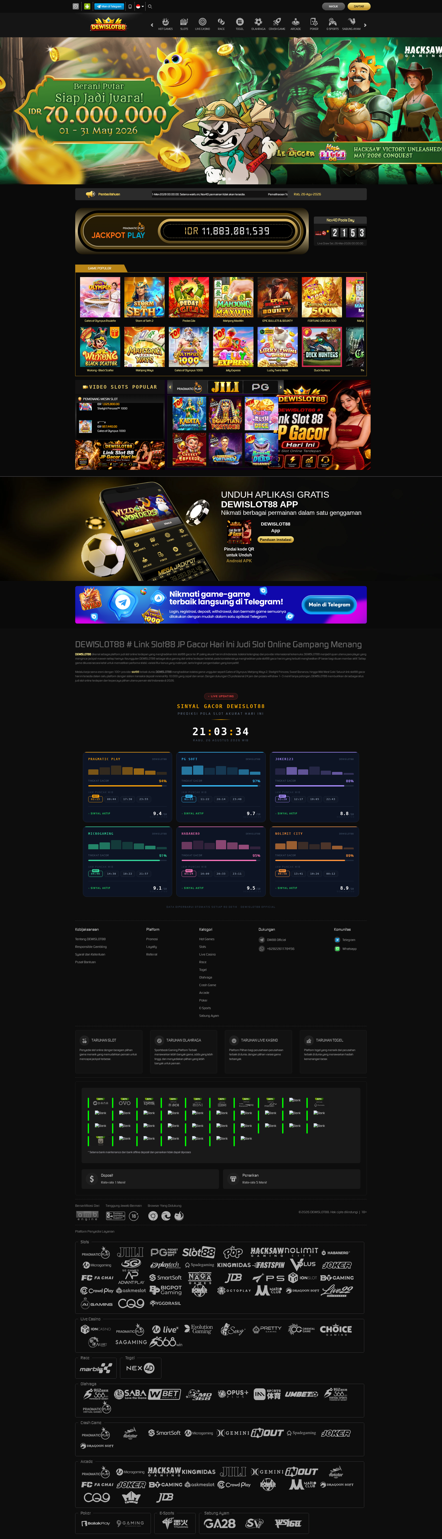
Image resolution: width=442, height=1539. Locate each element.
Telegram (348, 940)
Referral (151, 954)
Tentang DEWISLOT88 (90, 939)
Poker (314, 29)
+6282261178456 (280, 949)
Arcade (296, 29)
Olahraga (258, 29)
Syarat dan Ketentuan (90, 954)
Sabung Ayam (351, 29)
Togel (240, 29)
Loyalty (151, 947)
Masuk (333, 6)
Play (136, 235)
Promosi (152, 939)
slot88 (135, 672)
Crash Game (277, 29)
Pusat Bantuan (85, 962)
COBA (192, 408)
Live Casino (202, 29)
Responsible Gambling (91, 947)
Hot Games (165, 29)
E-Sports (333, 29)
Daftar (359, 6)
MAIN (103, 297)
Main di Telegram (111, 6)
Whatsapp (349, 949)
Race (221, 29)
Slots (184, 29)
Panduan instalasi (275, 540)
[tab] (190, 387)
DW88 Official (276, 940)
